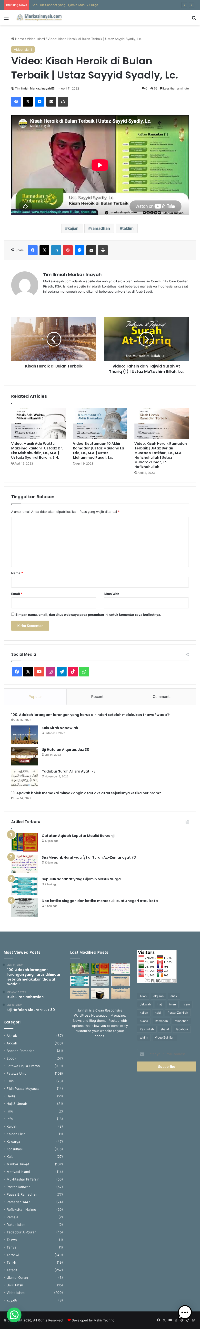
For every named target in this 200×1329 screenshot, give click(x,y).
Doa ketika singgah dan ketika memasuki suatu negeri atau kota (100, 900)
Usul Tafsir (15, 1285)
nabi (158, 1012)
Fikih (10, 1081)
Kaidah (12, 1126)
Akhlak (12, 1036)
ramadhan (100, 228)
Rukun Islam (16, 1225)
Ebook (11, 1058)
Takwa (12, 1240)
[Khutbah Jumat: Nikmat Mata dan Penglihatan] (120, 993)
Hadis (11, 1096)
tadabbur (182, 1029)
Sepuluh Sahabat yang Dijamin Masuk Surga (65, 5)
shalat (165, 1029)
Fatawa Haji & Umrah (23, 1066)
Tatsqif (12, 1270)
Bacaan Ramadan (20, 1051)
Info (10, 1119)
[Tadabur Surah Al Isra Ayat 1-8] (24, 778)
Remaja (12, 1217)
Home (19, 39)
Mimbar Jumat (18, 1164)
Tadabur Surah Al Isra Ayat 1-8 (69, 771)
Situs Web (111, 594)
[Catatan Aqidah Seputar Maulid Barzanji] (24, 842)
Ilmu (10, 1111)
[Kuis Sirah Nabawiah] (24, 734)
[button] (14, 1315)
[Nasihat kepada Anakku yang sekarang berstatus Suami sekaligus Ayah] (79, 968)
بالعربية (12, 1300)
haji (160, 1004)
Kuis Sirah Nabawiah (60, 727)
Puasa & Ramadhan (22, 1194)
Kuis (10, 1157)
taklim (128, 228)
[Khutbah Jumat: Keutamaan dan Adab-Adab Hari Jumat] (120, 981)
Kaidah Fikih (16, 1134)
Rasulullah (147, 1029)
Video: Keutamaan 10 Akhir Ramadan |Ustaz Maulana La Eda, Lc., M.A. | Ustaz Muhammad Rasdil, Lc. (98, 450)
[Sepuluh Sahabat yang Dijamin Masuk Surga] (24, 886)
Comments (162, 696)
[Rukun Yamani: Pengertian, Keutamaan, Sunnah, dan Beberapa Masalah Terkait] (100, 993)
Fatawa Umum (18, 1073)
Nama (17, 573)
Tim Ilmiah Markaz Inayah (33, 88)
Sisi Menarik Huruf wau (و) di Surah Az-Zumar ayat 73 (89, 857)
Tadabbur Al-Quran (21, 1232)
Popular (35, 696)
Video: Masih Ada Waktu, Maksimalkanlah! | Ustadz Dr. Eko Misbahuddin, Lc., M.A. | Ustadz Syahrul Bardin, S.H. (37, 450)
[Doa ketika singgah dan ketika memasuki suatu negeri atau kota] (24, 907)
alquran (158, 996)
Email (16, 594)
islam (186, 1004)
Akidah (12, 1043)
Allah (143, 996)
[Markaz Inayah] (39, 17)
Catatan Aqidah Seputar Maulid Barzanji (78, 835)
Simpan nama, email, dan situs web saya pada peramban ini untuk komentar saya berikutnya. (88, 614)
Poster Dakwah (18, 1187)
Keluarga (13, 1141)
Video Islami (36, 39)
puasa (144, 1021)
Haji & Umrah (17, 1104)
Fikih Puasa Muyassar (24, 1089)
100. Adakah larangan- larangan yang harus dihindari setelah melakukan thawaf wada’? (91, 714)
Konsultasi (14, 1149)
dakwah (145, 1004)
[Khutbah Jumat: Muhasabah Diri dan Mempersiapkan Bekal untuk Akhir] (79, 993)
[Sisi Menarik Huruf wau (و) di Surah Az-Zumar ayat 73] (24, 864)
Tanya (11, 1247)
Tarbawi (13, 1255)
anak (173, 996)
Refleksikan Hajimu (21, 1209)
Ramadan (161, 1021)
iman (172, 1004)
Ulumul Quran (17, 1277)
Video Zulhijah (164, 1037)
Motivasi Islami (18, 1172)
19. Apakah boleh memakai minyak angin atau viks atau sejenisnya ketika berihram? (86, 793)
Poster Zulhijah (178, 1012)
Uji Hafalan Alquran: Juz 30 (65, 749)
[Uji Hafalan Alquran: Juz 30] (24, 756)
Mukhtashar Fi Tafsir (23, 1179)
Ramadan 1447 (18, 1202)
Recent (97, 696)
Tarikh (11, 1262)
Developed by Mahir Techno (93, 1320)
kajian (73, 228)
